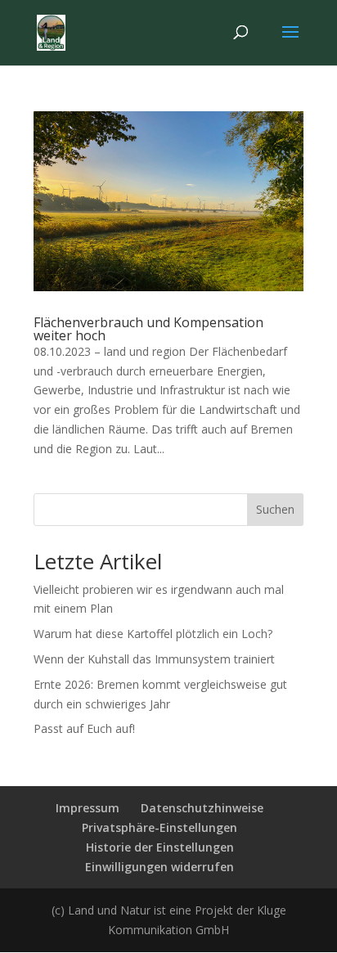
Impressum (87, 808)
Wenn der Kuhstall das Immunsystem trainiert (154, 659)
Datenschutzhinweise (202, 808)
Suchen (275, 509)
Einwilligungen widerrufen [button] (159, 866)
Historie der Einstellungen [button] (160, 847)
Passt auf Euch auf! (84, 728)
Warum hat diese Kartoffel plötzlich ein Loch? (153, 633)
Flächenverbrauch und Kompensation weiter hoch (148, 328)
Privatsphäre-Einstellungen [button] (159, 827)
